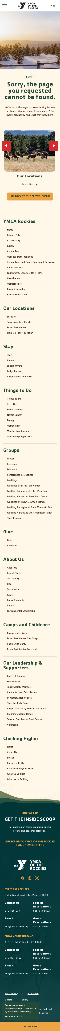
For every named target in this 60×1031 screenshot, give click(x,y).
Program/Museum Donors (20, 714)
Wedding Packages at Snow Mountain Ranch (30, 507)
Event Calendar (15, 410)
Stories (10, 758)
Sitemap (8, 1000)
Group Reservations (42, 920)
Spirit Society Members (19, 687)
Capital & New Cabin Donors (22, 692)
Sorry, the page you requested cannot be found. (30, 91)
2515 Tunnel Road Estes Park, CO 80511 (27, 895)
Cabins (10, 360)
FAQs (10, 595)
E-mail (9, 918)
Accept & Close (14, 1016)
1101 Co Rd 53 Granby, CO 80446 (23, 942)
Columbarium (13, 278)
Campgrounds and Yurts (19, 377)
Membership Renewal (18, 431)
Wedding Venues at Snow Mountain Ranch (29, 513)
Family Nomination (17, 295)
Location (11, 317)
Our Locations (30, 177)
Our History (13, 579)
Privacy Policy (14, 235)
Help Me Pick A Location (20, 333)
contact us (30, 813)
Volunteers (12, 725)
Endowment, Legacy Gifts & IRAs (24, 273)
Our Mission (13, 589)
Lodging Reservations (42, 905)
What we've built (16, 774)
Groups (11, 450)
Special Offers (14, 366)
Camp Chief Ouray (16, 644)
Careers (11, 606)
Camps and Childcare (26, 625)
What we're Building (17, 779)
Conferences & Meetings (20, 475)
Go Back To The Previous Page (30, 196)
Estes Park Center (16, 328)
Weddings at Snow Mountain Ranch (26, 502)
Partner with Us (15, 763)
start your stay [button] (30, 1027)
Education (12, 470)
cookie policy (25, 1011)
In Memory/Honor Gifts (19, 698)
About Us (13, 560)
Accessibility (13, 241)
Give (8, 532)
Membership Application (19, 437)
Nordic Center (14, 415)
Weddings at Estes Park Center (23, 486)
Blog (9, 584)
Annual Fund (13, 251)
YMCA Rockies (19, 222)
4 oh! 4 (30, 77)
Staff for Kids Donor (18, 703)
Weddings (12, 480)
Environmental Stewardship (21, 611)
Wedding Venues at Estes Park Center (27, 497)
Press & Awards (15, 600)
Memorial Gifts (15, 284)
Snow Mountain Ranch (19, 322)
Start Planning (14, 518)
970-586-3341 (13, 911)
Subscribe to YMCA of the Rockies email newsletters (30, 844)
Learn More (29, 184)
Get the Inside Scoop (30, 819)
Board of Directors (17, 676)
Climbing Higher (21, 739)
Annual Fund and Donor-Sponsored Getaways (31, 262)
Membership (13, 426)
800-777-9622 (41, 927)
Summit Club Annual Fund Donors (24, 719)
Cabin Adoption (15, 268)
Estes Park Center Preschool (22, 649)
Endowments (13, 682)
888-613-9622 (41, 911)
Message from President (20, 257)
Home (10, 230)
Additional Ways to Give (20, 769)
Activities (12, 404)
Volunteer (12, 546)
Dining (10, 420)
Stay (8, 347)
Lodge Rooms (14, 371)
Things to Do (17, 391)
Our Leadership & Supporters (22, 666)
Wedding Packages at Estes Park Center (28, 491)
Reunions (12, 464)
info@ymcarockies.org (16, 927)
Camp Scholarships (17, 289)
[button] (6, 146)
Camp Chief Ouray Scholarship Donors (27, 709)
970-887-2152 (13, 958)
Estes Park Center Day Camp (22, 639)
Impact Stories (14, 573)
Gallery (10, 246)
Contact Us (12, 903)
